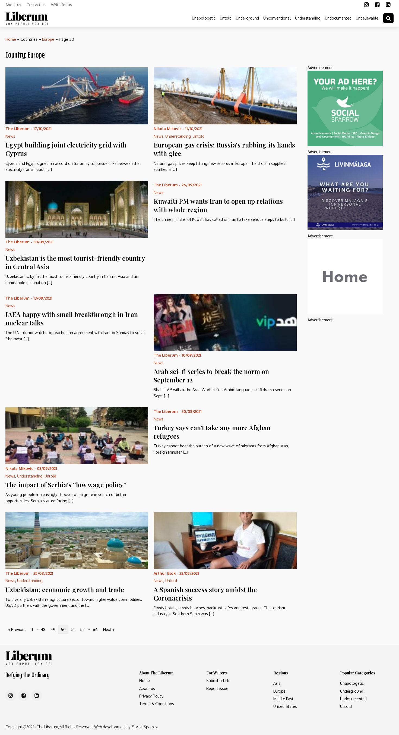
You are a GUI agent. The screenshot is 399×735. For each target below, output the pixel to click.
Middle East (283, 698)
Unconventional (277, 18)
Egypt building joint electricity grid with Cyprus (65, 149)
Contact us (36, 4)
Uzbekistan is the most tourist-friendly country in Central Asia (75, 262)
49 (53, 629)
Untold (226, 18)
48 (43, 629)
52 (82, 629)
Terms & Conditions (156, 703)
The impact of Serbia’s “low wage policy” (65, 484)
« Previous (17, 629)
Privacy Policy (151, 696)
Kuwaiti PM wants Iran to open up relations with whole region (218, 205)
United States (285, 706)
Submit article (218, 680)
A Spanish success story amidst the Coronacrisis (205, 593)
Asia (277, 683)
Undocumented (338, 18)
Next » (108, 629)
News (10, 136)
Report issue (217, 688)
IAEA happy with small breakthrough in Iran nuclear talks (71, 318)
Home (10, 39)
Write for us (61, 4)
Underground (247, 18)
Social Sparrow (145, 726)
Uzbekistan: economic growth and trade (64, 589)
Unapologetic (204, 18)
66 (95, 629)
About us (13, 4)
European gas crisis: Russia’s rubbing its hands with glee (224, 149)
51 (73, 629)
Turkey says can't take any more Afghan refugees (212, 431)
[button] (388, 18)
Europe (48, 39)
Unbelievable (367, 18)
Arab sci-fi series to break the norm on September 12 (211, 375)
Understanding (308, 18)
